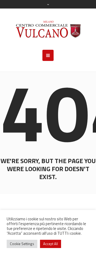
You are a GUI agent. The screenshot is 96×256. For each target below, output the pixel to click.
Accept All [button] (50, 243)
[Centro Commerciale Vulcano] (48, 29)
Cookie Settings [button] (22, 243)
